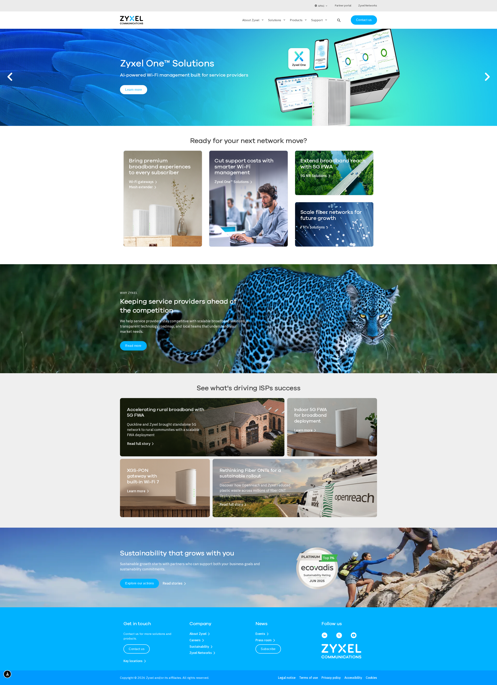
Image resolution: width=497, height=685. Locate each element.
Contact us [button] (136, 649)
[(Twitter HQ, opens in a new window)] (339, 635)
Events (260, 634)
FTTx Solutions (312, 227)
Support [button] (319, 20)
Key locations (132, 661)
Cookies (371, 678)
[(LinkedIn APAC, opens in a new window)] (324, 635)
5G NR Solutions (313, 175)
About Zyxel (197, 634)
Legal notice (286, 678)
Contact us (364, 20)
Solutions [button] (277, 20)
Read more (133, 345)
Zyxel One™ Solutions (232, 182)
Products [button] (298, 20)
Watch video (167, 95)
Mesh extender (141, 187)
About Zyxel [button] (253, 20)
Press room (263, 640)
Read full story (138, 443)
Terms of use (308, 678)
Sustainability (199, 646)
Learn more (133, 94)
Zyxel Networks (200, 653)
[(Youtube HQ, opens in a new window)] (353, 635)
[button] (338, 20)
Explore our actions (139, 583)
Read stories (172, 583)
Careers (195, 640)
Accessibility (353, 678)
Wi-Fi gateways (141, 182)
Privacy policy (331, 678)
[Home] (131, 19)
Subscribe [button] (268, 649)
